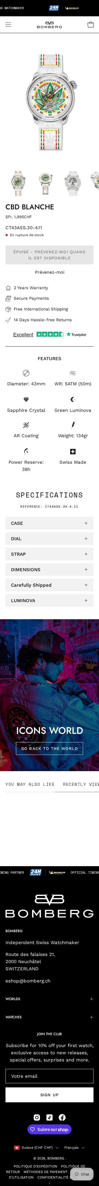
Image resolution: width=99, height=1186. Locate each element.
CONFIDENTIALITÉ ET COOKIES (63, 1177)
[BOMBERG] (49, 24)
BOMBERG (56, 1158)
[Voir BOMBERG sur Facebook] (62, 1117)
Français (71, 1147)
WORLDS (13, 998)
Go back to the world (49, 748)
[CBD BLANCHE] (18, 183)
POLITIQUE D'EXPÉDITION (35, 1166)
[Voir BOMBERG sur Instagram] (37, 1117)
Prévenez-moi (49, 272)
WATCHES (13, 1017)
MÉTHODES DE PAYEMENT (46, 1172)
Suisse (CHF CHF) (37, 1147)
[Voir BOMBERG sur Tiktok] (49, 1117)
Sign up (49, 1095)
